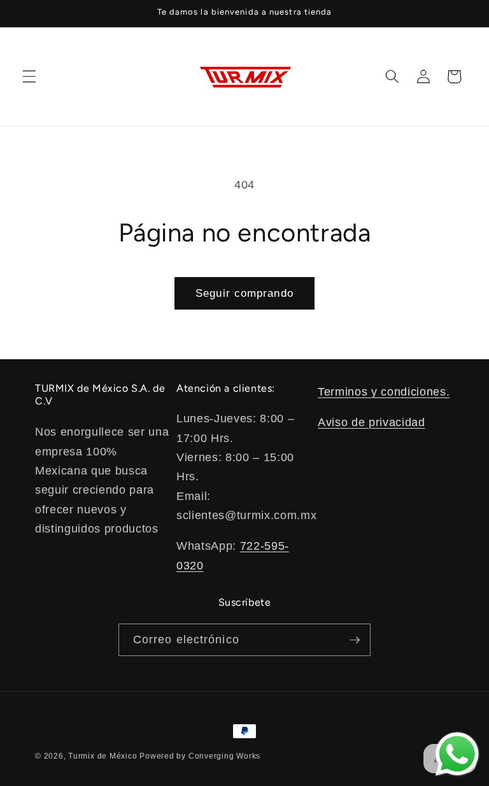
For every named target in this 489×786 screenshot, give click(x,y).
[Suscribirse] (354, 640)
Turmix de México (102, 756)
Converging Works (224, 756)
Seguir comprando (244, 293)
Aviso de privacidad (371, 422)
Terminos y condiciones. (384, 391)
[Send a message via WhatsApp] (457, 754)
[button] (29, 76)
